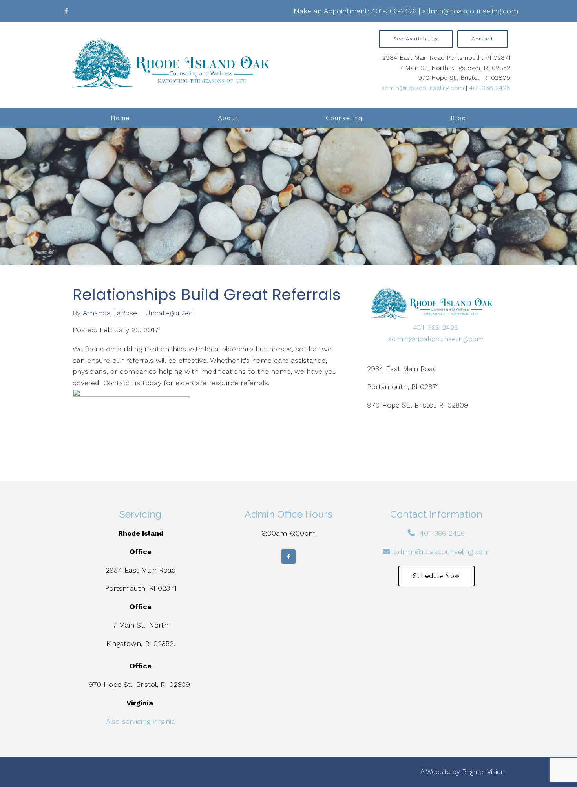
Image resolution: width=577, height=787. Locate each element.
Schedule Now (436, 576)
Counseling (344, 118)
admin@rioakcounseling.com (470, 11)
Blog (458, 118)
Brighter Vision (483, 772)
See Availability (415, 39)
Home (120, 118)
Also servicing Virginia (140, 721)
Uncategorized (169, 313)
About (227, 118)
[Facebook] (66, 11)
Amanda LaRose (110, 313)
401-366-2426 (393, 11)
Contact (482, 39)
